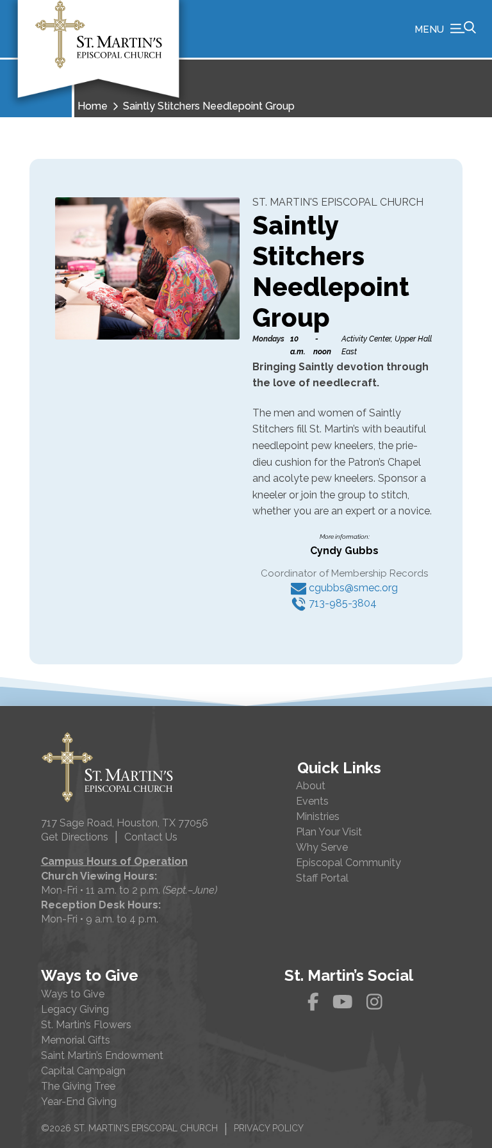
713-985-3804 (341, 603)
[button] (445, 29)
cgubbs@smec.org (352, 588)
